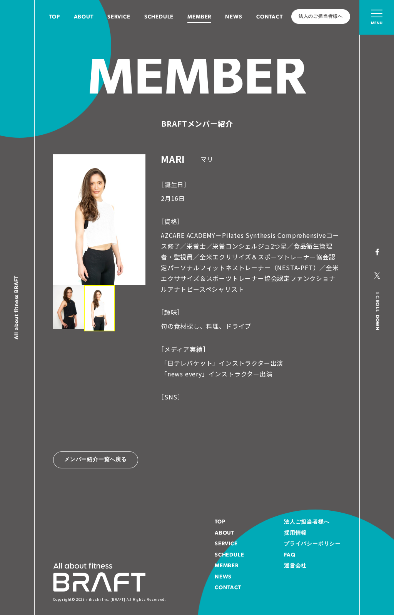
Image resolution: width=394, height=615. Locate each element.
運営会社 (295, 566)
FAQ (289, 555)
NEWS (233, 17)
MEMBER (199, 17)
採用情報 (295, 533)
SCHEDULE (159, 17)
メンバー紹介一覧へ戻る (95, 460)
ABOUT (83, 17)
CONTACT (269, 17)
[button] (68, 307)
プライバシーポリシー (312, 544)
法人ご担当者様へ (306, 522)
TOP (54, 17)
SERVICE (118, 17)
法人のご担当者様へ (321, 16)
